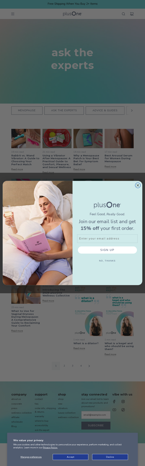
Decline (110, 456)
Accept (70, 456)
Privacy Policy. (50, 447)
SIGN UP (107, 249)
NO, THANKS (107, 260)
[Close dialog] (137, 185)
